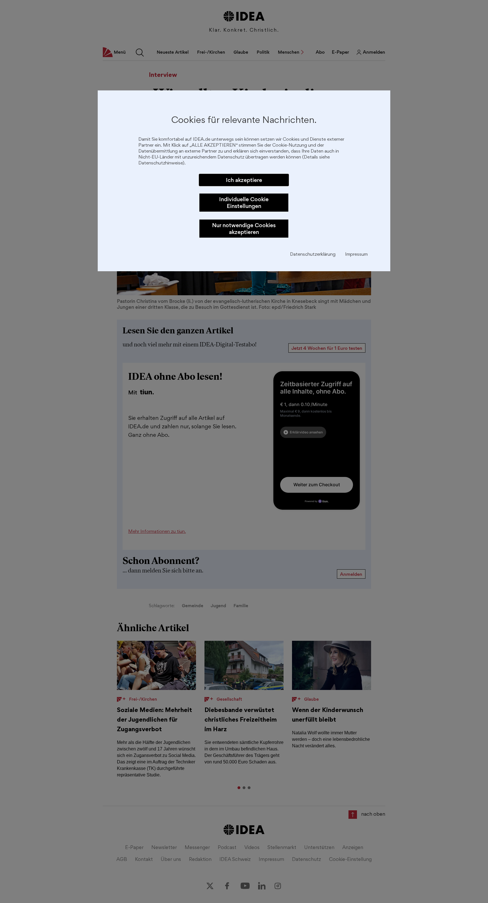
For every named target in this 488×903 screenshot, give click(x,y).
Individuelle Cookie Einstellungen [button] (244, 202)
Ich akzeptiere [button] (244, 180)
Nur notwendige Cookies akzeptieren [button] (244, 228)
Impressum (356, 255)
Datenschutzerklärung (313, 255)
